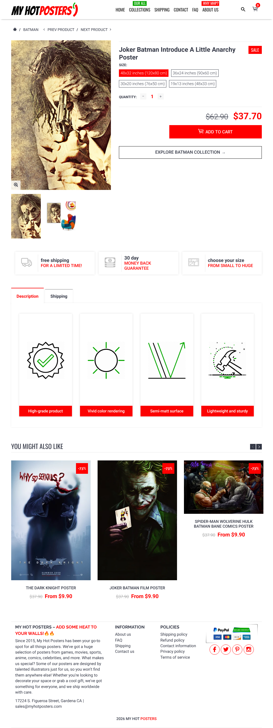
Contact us (124, 651)
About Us (210, 7)
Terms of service (175, 657)
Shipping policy (173, 634)
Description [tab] (27, 296)
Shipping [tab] (58, 296)
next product (95, 30)
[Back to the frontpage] (14, 30)
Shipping (162, 9)
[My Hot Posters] (44, 9)
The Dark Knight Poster (51, 588)
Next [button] (259, 446)
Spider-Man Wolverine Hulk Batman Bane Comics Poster (224, 524)
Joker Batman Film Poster (137, 588)
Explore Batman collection (188, 152)
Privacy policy (172, 651)
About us (123, 634)
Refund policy (172, 640)
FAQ (195, 9)
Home (120, 9)
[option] (26, 216)
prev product (62, 30)
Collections (139, 7)
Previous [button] (253, 446)
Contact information (178, 645)
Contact (181, 9)
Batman (30, 30)
